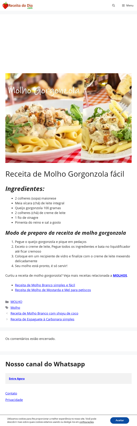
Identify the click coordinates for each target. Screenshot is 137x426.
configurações (86, 422)
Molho (15, 307)
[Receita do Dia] (17, 5)
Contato (11, 393)
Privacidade (14, 400)
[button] (113, 5)
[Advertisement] (68, 46)
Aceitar (120, 420)
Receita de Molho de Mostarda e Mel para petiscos (53, 290)
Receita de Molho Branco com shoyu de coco (44, 313)
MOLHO (16, 302)
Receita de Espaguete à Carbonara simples (42, 319)
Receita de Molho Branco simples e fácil (45, 285)
